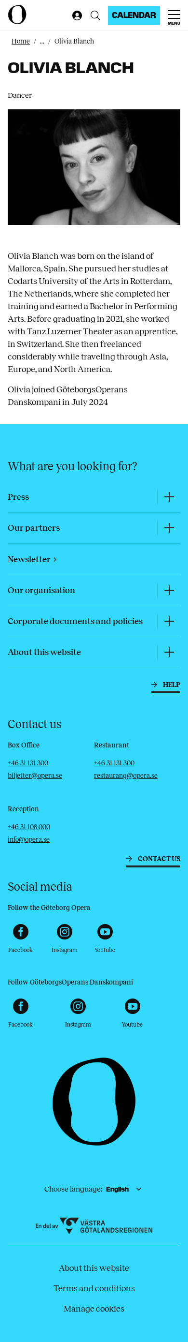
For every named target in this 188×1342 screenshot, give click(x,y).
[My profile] (75, 15)
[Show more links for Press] (168, 497)
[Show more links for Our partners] (168, 528)
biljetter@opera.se (35, 775)
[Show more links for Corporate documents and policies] (168, 621)
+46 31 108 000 (29, 827)
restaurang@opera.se (126, 775)
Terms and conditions (94, 1288)
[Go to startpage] (37, 14)
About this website (94, 1268)
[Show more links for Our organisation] (168, 590)
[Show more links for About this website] (168, 652)
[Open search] (95, 15)
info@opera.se (29, 839)
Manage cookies (94, 1308)
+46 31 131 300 (28, 763)
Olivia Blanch (74, 41)
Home (21, 41)
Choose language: (73, 1189)
